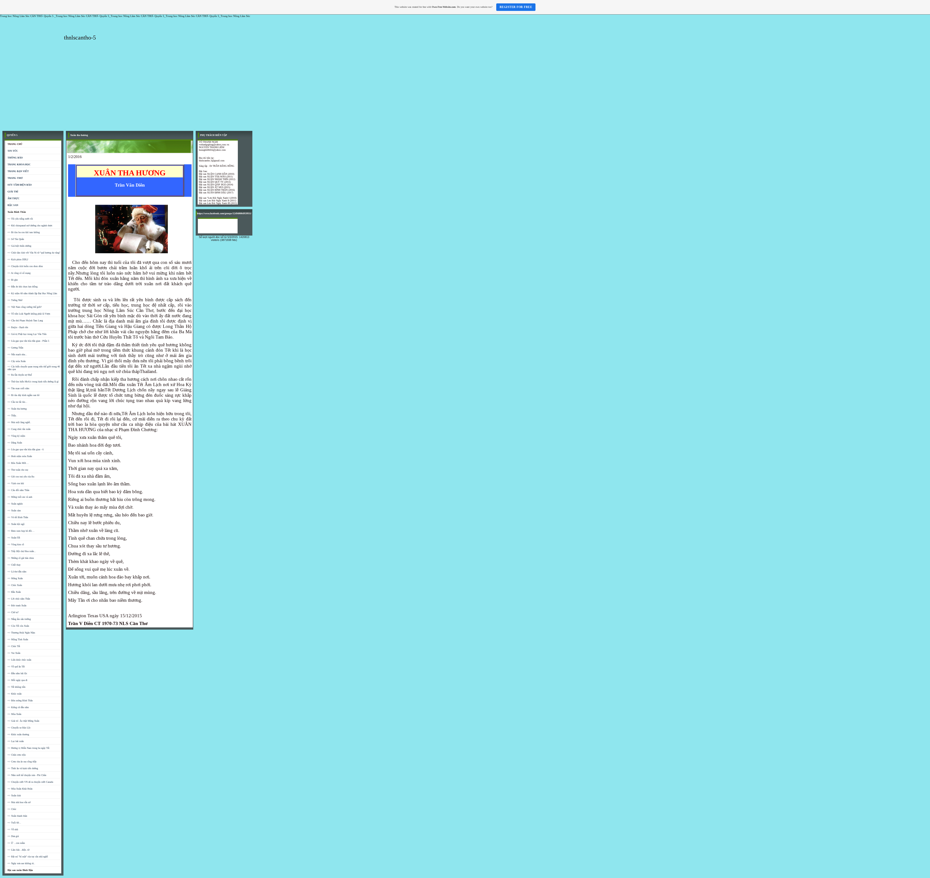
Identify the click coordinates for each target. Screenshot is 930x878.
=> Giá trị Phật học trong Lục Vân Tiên (27, 334)
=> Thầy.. (12, 415)
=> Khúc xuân (15, 693)
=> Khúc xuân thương (18, 734)
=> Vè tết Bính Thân (18, 517)
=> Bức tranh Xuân (17, 605)
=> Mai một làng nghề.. (19, 422)
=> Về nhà (13, 829)
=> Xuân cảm (14, 510)
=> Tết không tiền (16, 687)
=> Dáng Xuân (15, 442)
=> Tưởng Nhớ (15, 300)
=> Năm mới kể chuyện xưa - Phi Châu (27, 775)
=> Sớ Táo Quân (16, 239)
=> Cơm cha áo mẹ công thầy (22, 761)
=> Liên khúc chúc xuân (19, 659)
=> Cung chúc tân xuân (19, 429)
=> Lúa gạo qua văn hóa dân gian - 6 (26, 449)
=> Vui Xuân (14, 653)
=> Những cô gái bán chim (21, 558)
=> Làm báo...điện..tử (18, 849)
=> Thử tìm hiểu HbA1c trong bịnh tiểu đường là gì (33, 381)
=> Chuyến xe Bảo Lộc (19, 727)
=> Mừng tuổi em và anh (20, 497)
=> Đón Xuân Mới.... (18, 463)
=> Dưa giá (13, 836)
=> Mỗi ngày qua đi (17, 680)
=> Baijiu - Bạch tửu (18, 327)
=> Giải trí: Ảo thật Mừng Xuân (23, 721)
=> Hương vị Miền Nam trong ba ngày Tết (28, 748)
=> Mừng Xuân (15, 578)
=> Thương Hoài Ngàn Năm (21, 632)
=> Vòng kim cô (16, 544)
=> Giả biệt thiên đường (19, 246)
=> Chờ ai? (13, 612)
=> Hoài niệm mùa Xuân (20, 456)
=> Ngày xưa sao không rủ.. (21, 863)
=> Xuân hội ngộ (16, 524)
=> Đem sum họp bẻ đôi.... (21, 531)
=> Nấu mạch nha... (17, 354)
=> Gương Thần (15, 347)
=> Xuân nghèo (15, 503)
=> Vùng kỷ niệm (16, 436)
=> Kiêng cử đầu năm (18, 707)
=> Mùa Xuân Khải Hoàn (20, 788)
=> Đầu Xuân (14, 592)
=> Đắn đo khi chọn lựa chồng (23, 286)
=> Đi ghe (13, 279)
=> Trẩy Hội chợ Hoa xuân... (22, 551)
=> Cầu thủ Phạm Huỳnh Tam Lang (25, 320)
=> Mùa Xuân (14, 714)
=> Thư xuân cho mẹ (18, 469)
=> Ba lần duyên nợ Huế (20, 374)
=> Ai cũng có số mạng (19, 273)
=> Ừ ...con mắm (16, 843)
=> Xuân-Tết (14, 537)
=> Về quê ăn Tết (16, 666)
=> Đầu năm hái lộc (17, 673)
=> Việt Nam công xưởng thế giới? (25, 307)
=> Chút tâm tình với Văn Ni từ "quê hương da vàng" (34, 252)
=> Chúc (12, 809)
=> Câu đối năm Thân (18, 490)
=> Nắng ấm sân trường (19, 619)
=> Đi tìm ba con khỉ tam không (24, 232)
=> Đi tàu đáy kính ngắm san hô (23, 395)
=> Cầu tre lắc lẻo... (17, 402)
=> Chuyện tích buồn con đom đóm (25, 266)
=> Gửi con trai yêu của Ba (21, 476)
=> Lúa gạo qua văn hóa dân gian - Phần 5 (28, 341)
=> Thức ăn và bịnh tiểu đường (23, 768)
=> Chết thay (14, 564)
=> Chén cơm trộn (17, 754)
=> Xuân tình (14, 795)
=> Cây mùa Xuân (17, 361)
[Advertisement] (465, 92)
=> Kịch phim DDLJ (18, 259)
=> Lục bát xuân (16, 741)
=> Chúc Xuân (15, 585)
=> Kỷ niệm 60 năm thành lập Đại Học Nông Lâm (32, 293)
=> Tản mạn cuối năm (18, 388)
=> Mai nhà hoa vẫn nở (19, 802)
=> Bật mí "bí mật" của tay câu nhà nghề (28, 856)
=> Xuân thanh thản (17, 816)
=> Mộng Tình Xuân (18, 639)
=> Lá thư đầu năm (17, 571)
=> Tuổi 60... (14, 822)
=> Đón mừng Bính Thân (20, 700)
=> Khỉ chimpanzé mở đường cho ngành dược (30, 225)
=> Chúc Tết (14, 646)
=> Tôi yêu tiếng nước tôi (20, 218)
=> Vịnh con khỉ (16, 483)
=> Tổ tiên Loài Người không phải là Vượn (29, 313)
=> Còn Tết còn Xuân (18, 626)
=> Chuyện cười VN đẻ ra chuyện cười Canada (30, 782)
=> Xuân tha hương (17, 408)
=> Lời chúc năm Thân (19, 598)
